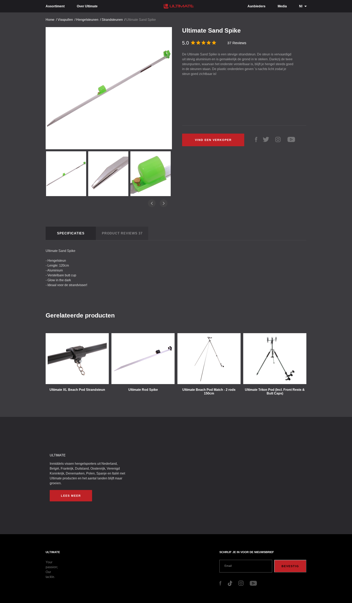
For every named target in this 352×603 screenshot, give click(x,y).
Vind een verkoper (213, 140)
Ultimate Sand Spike (141, 19)
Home (50, 19)
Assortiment (55, 6)
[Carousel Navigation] (111, 86)
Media (282, 6)
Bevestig (290, 566)
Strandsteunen (112, 19)
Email (228, 565)
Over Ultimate (87, 6)
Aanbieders (256, 6)
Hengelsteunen (87, 19)
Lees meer (71, 495)
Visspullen (65, 19)
